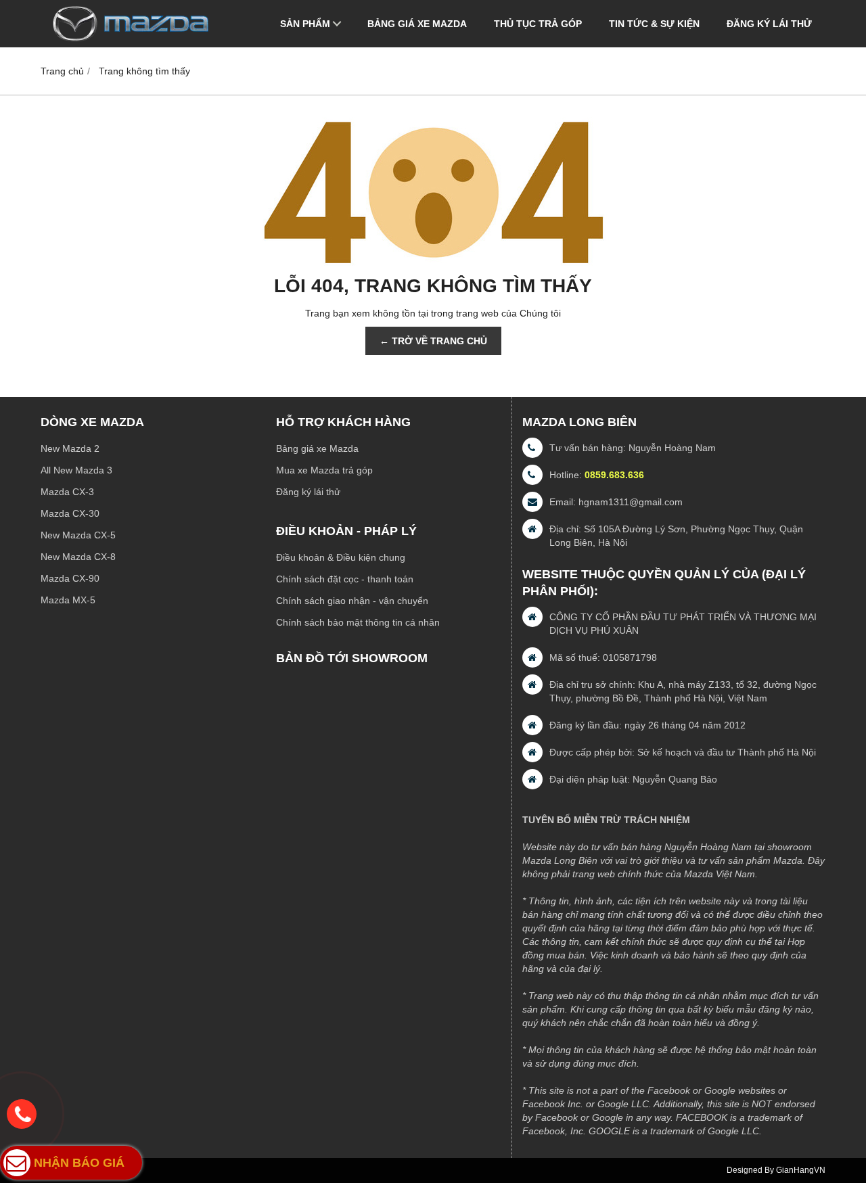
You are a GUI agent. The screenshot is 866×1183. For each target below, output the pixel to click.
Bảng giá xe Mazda (417, 23)
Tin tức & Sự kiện (654, 23)
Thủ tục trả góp (538, 23)
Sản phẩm (305, 23)
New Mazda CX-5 (78, 535)
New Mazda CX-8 (78, 556)
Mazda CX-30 (70, 513)
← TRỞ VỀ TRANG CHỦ (433, 340)
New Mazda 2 (70, 448)
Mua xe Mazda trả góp (324, 470)
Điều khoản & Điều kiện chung (340, 557)
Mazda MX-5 (68, 600)
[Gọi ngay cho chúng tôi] (22, 1114)
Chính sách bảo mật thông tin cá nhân (358, 622)
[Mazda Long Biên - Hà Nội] (130, 44)
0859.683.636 (614, 474)
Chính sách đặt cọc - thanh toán (344, 579)
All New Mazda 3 (76, 470)
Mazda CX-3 (67, 491)
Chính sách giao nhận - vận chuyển (352, 600)
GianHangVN (800, 1170)
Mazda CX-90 (70, 578)
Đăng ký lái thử (769, 23)
